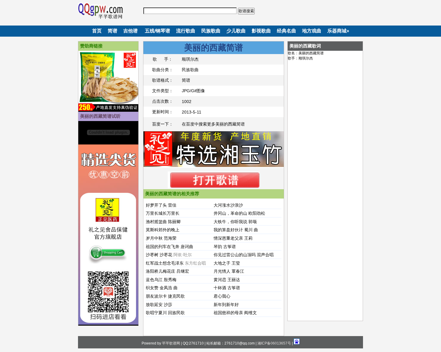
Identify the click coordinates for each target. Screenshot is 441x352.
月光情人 (222, 271)
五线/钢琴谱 (157, 30)
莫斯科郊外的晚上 (162, 229)
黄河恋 (220, 279)
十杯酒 (220, 287)
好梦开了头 (156, 205)
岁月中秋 (154, 238)
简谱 (112, 30)
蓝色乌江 (154, 279)
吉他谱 (130, 30)
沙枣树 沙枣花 (159, 254)
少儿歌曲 (236, 30)
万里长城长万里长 (162, 213)
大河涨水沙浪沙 (228, 205)
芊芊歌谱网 (171, 343)
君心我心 (222, 296)
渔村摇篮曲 (156, 221)
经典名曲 (286, 30)
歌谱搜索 (246, 11)
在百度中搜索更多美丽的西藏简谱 (213, 124)
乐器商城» (338, 30)
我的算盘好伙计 (228, 229)
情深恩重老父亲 (228, 238)
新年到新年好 (226, 304)
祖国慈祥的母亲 (228, 312)
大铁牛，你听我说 (230, 221)
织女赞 (152, 287)
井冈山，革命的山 (230, 213)
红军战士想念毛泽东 (165, 263)
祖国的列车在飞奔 (162, 246)
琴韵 (218, 246)
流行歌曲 (185, 30)
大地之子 (222, 263)
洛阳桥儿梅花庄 (160, 271)
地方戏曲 (311, 30)
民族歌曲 (210, 30)
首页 (97, 30)
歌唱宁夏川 (156, 312)
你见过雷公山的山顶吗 (235, 254)
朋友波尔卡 (156, 296)
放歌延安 (154, 304)
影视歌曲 (261, 30)
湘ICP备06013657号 (274, 343)
